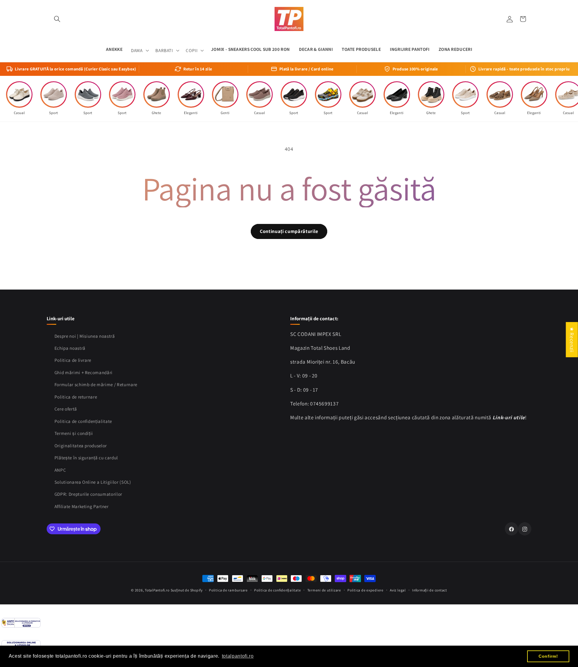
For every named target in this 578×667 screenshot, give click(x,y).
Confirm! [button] (548, 656)
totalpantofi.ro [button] (238, 656)
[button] (57, 19)
